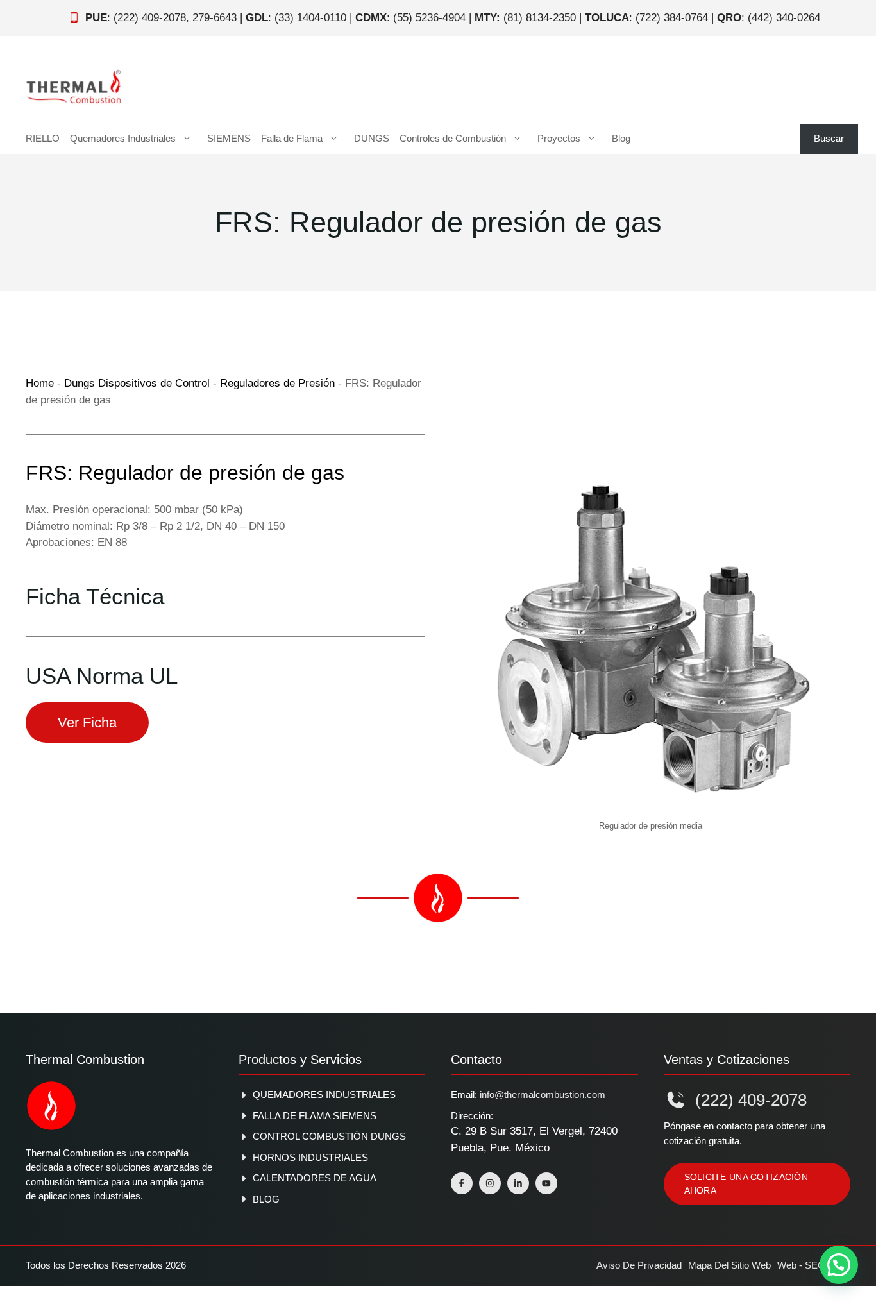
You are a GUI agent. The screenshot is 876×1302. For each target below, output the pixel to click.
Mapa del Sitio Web (729, 1265)
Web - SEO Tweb (813, 1265)
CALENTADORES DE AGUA (314, 1177)
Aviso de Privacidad (639, 1265)
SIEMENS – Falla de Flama (265, 138)
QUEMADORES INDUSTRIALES (324, 1094)
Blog (621, 138)
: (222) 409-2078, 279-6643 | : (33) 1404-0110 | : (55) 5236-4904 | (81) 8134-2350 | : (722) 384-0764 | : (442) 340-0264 (452, 18)
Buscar (829, 138)
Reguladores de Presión (277, 383)
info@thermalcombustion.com (542, 1094)
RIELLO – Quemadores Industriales (101, 138)
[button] (839, 1265)
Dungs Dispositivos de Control (137, 383)
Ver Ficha (87, 722)
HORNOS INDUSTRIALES (310, 1157)
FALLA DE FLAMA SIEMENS (314, 1115)
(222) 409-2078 (751, 1100)
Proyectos (558, 138)
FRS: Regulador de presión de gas (185, 472)
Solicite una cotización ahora (746, 1184)
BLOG (266, 1199)
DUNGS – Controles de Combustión (430, 138)
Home (40, 383)
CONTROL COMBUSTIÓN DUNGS (329, 1136)
